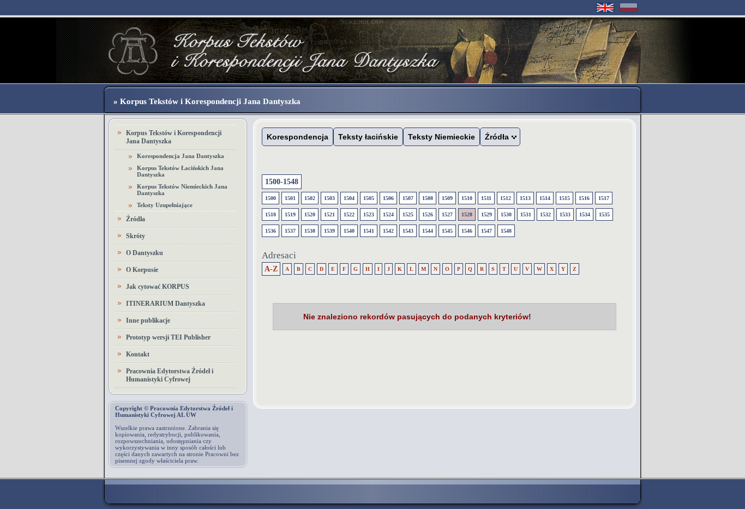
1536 (270, 231)
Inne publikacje (148, 320)
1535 (604, 214)
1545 (447, 231)
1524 (388, 214)
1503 (329, 198)
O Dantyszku (144, 253)
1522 (349, 214)
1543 (407, 231)
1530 (506, 214)
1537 (290, 231)
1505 (368, 198)
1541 (368, 231)
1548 (506, 231)
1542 (388, 231)
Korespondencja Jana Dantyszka (180, 156)
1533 (565, 214)
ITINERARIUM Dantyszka (165, 303)
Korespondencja (297, 136)
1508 (427, 198)
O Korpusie (142, 270)
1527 (447, 214)
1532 (545, 214)
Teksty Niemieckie (441, 136)
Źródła (135, 219)
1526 (427, 214)
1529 (486, 214)
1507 (407, 198)
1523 (368, 214)
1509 (447, 198)
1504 (349, 198)
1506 (388, 198)
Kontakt (137, 354)
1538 (309, 231)
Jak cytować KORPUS (157, 286)
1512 (505, 198)
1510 (466, 198)
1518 (270, 214)
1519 (290, 214)
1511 (486, 198)
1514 (544, 198)
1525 (407, 214)
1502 (309, 198)
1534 (584, 214)
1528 (466, 214)
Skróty (135, 236)
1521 (329, 214)
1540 (349, 231)
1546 (466, 231)
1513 (525, 198)
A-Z (271, 269)
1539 (329, 231)
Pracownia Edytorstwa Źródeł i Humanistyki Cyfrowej (169, 375)
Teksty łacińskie (368, 136)
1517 (603, 198)
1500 (270, 198)
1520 (309, 214)
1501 (290, 198)
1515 (564, 198)
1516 (584, 198)
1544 (427, 231)
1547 (486, 231)
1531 (525, 214)
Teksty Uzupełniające (165, 205)
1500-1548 (281, 182)
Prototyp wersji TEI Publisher (168, 337)
